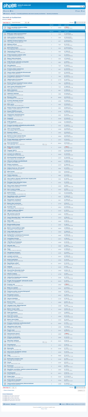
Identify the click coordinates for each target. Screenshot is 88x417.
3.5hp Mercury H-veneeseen (14, 242)
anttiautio (10, 115)
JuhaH (10, 56)
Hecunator (11, 260)
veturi (11, 133)
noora (11, 317)
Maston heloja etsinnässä (14, 58)
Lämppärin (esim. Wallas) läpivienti (16, 305)
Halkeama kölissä (12, 44)
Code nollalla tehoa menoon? (15, 231)
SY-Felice (67, 376)
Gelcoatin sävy (11, 245)
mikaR (10, 63)
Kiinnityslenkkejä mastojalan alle (16, 157)
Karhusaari (11, 119)
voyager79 (11, 122)
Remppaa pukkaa (11, 97)
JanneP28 (11, 34)
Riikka (66, 217)
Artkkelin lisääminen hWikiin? (15, 210)
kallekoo (10, 370)
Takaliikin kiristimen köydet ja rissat (16, 40)
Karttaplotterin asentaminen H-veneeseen (18, 235)
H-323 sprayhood (11, 121)
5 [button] (82, 22)
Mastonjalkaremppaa (12, 47)
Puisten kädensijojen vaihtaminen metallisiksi (19, 139)
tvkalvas (12, 91)
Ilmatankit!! (10, 118)
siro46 (66, 167)
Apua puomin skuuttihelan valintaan (17, 351)
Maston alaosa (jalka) (12, 319)
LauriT (66, 79)
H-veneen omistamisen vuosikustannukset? (18, 323)
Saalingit (9, 266)
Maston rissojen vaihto (13, 309)
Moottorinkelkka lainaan (13, 224)
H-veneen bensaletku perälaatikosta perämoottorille (21, 125)
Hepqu (10, 218)
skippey (12, 42)
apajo (10, 225)
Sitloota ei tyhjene (12, 273)
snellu (10, 183)
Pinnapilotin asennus (13, 295)
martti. (10, 80)
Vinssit (9, 362)
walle (66, 224)
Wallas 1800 (10, 221)
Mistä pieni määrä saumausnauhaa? (16, 33)
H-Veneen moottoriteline (13, 337)
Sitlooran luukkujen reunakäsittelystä (17, 161)
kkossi (10, 140)
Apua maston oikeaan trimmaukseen (17, 185)
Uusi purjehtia (13, 190)
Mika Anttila (12, 144)
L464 (10, 162)
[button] (85, 22)
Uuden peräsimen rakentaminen (15, 37)
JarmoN (67, 68)
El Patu (10, 327)
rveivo (66, 44)
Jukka (10, 356)
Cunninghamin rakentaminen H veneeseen (18, 76)
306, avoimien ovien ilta (13, 214)
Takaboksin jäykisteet (13, 93)
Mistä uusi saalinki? (12, 287)
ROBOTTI (11, 324)
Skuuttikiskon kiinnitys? (13, 252)
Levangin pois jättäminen (14, 154)
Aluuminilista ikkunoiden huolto (15, 270)
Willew (10, 331)
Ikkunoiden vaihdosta (13, 340)
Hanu (10, 374)
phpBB (39, 407)
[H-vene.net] (10, 5)
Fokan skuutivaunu (12, 312)
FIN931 (11, 367)
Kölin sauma (10, 104)
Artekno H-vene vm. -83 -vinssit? (15, 168)
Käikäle (66, 227)
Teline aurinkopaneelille (13, 128)
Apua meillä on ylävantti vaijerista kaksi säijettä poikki (21, 178)
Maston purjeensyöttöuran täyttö (15, 228)
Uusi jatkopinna (11, 65)
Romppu (10, 59)
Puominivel (10, 365)
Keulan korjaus (11, 192)
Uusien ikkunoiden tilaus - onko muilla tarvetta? (20, 217)
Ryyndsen (12, 137)
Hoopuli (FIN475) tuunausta (14, 111)
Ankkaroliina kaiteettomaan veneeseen (17, 277)
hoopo (10, 381)
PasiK (10, 292)
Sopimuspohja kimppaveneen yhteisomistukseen (20, 383)
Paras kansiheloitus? (12, 143)
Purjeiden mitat (11, 206)
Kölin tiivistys (11, 171)
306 (66, 185)
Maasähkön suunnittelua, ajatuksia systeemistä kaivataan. (22, 369)
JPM (66, 245)
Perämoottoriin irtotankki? (14, 380)
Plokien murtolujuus (12, 164)
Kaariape (12, 236)
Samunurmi (12, 38)
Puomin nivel (10, 330)
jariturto (10, 176)
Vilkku (11, 87)
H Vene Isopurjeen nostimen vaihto (16, 54)
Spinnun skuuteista (12, 298)
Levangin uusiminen (12, 256)
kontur (10, 334)
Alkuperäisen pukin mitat (14, 326)
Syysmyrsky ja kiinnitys (13, 51)
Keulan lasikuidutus (12, 259)
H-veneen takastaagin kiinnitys (15, 100)
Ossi (10, 274)
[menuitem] (11, 11)
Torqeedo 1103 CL (12, 150)
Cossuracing (68, 192)
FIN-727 (10, 169)
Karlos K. (10, 108)
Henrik (10, 289)
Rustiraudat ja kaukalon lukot (15, 358)
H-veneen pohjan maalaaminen (15, 69)
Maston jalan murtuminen (14, 203)
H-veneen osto (11, 284)
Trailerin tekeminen (12, 175)
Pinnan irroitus (11, 302)
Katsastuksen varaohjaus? (14, 199)
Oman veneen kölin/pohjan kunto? (16, 86)
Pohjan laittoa (11, 376)
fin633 (10, 197)
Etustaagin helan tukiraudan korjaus (17, 182)
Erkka (10, 28)
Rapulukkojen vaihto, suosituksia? (16, 196)
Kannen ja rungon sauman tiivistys (16, 136)
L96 (9, 306)
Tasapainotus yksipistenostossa (15, 114)
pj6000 (11, 313)
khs (9, 363)
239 (9, 246)
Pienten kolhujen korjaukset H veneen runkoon (19, 83)
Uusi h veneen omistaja (13, 189)
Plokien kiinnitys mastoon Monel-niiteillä (18, 107)
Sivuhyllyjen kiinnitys (13, 238)
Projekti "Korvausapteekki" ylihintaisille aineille (20, 280)
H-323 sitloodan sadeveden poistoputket (18, 62)
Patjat (8, 249)
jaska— (12, 229)
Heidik (10, 186)
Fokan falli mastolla (12, 316)
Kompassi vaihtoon (12, 132)
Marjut (10, 338)
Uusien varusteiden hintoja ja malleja (17, 27)
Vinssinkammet (11, 344)
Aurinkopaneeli (11, 373)
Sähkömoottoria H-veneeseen (15, 79)
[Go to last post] (68, 27)
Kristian (9, 19)
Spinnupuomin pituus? (13, 333)
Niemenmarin (11, 151)
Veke (10, 222)
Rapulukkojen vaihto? (13, 263)
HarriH (10, 250)
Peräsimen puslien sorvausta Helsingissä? (18, 291)
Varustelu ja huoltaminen (11, 17)
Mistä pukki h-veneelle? (13, 147)
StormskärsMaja (12, 52)
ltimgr (11, 204)
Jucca (11, 45)
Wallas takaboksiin (12, 90)
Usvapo (10, 179)
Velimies (67, 51)
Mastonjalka (10, 348)
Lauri (66, 114)
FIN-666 (12, 377)
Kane (66, 340)
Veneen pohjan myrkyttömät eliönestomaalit (19, 72)
